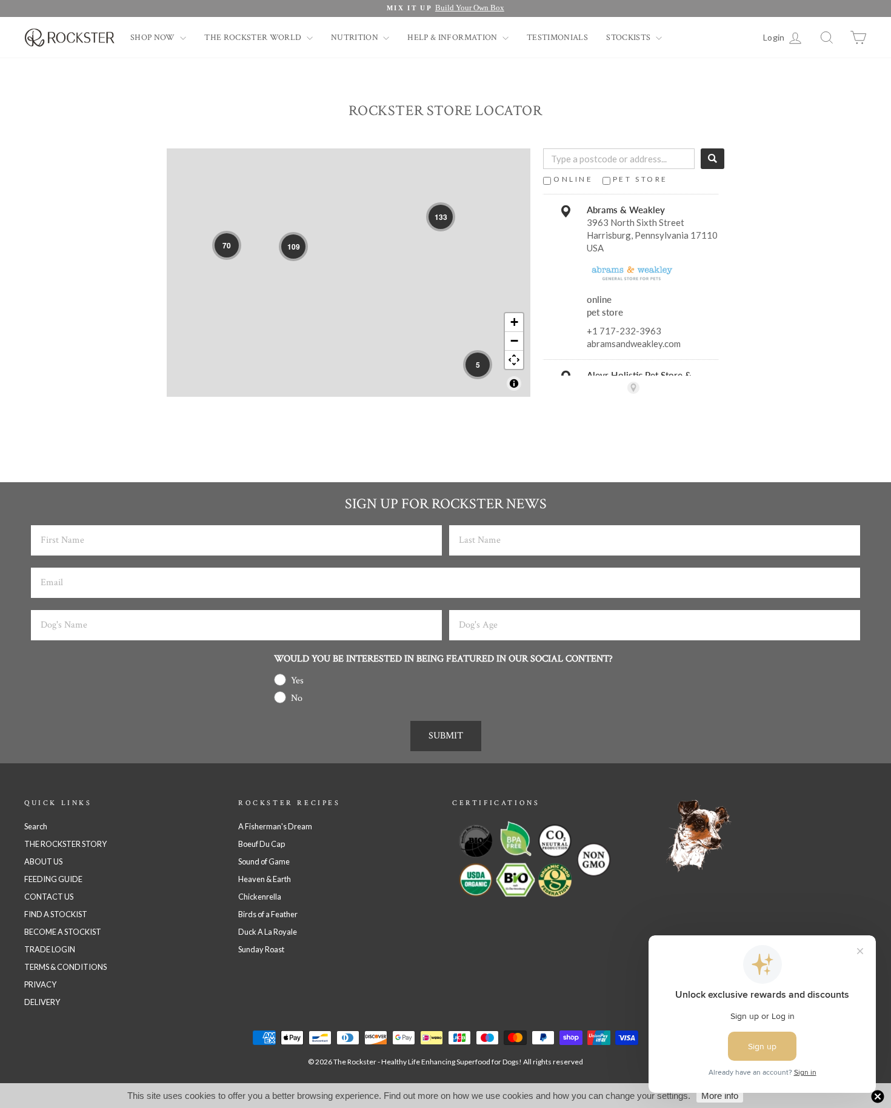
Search (35, 826)
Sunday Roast (261, 949)
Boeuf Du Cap (261, 844)
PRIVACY (40, 984)
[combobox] (619, 158)
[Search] (712, 158)
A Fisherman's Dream (275, 826)
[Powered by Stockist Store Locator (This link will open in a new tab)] (633, 388)
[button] (227, 245)
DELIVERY (42, 1002)
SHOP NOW (153, 37)
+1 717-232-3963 (624, 330)
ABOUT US (43, 861)
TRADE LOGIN (49, 949)
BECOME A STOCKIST (62, 932)
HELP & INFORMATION (453, 37)
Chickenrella (259, 896)
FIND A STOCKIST (55, 914)
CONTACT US (48, 896)
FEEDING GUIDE (53, 879)
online (573, 179)
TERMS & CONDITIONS (65, 967)
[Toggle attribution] (514, 383)
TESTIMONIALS (557, 37)
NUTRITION (356, 37)
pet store (640, 179)
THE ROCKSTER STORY (65, 844)
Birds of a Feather (268, 914)
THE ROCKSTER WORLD (254, 37)
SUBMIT (446, 735)
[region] (348, 272)
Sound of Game (264, 861)
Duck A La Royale (267, 932)
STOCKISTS (629, 37)
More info (719, 1095)
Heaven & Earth (264, 879)
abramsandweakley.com (634, 343)
